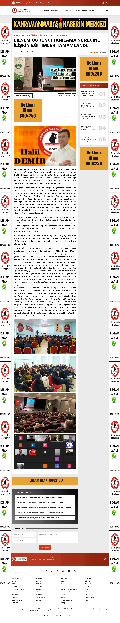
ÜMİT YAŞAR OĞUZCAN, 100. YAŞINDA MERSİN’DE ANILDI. (38, 518)
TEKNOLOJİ (16, 586)
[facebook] (46, 571)
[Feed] (75, 571)
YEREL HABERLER (57, 35)
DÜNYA (38, 589)
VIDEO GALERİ (40, 597)
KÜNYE (84, 10)
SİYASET (15, 581)
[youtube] (63, 571)
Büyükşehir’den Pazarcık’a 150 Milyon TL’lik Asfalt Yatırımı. (39, 497)
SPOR (14, 584)
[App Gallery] (72, 615)
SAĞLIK (14, 597)
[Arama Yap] (102, 2)
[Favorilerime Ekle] (74, 95)
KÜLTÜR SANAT (41, 592)
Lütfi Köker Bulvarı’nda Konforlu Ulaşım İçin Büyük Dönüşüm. (40, 502)
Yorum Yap (45, 547)
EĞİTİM (33, 35)
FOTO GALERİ (16, 592)
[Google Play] (60, 615)
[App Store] (47, 615)
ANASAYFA (15, 578)
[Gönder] (105, 559)
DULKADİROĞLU (65, 10)
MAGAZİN (15, 594)
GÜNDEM (42, 35)
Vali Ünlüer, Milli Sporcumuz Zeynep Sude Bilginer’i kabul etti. (40, 513)
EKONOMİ (39, 584)
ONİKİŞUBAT (76, 10)
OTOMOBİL (39, 594)
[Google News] (98, 52)
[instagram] (58, 571)
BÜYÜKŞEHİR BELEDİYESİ (50, 10)
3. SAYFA (23, 35)
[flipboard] (69, 571)
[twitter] (52, 571)
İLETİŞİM (92, 10)
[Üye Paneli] (106, 2)
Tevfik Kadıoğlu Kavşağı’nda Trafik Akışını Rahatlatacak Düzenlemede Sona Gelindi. (44, 507)
